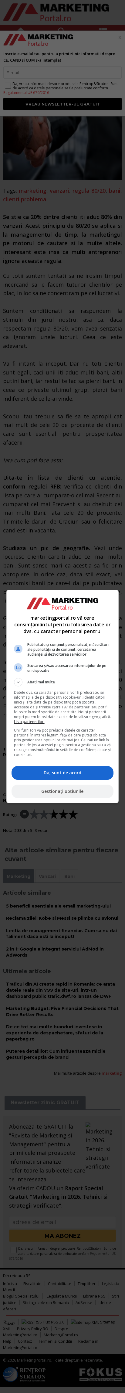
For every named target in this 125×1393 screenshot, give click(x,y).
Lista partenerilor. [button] (29, 721)
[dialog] (62, 696)
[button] (62, 682)
